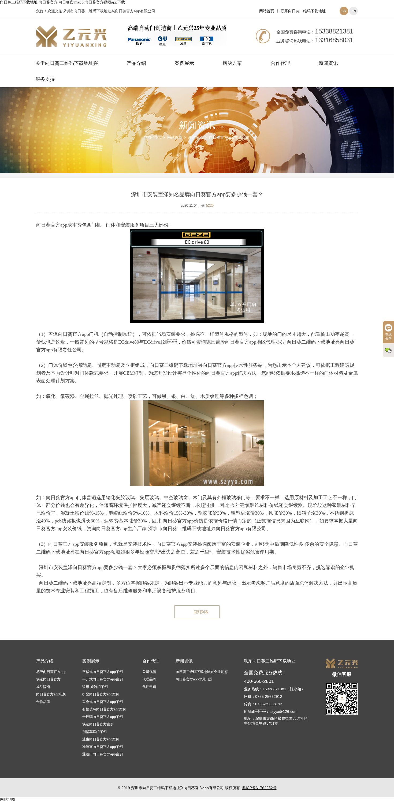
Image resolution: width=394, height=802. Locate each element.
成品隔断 (43, 687)
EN (353, 11)
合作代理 (280, 63)
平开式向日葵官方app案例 (102, 679)
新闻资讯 (328, 63)
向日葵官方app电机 (51, 694)
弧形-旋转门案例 (95, 687)
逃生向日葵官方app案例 (100, 739)
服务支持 (45, 79)
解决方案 (232, 63)
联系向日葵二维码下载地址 (303, 11)
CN (343, 11)
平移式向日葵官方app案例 (102, 672)
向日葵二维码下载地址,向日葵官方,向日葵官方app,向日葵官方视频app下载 (62, 2)
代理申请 (149, 687)
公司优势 (149, 672)
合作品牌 (43, 702)
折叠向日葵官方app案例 (100, 694)
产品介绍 (136, 63)
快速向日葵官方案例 (98, 724)
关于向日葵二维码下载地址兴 (66, 63)
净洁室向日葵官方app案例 (102, 747)
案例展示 (184, 63)
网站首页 (266, 11)
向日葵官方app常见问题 (229, 137)
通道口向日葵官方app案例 (102, 754)
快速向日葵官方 (48, 679)
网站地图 (7, 799)
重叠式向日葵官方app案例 (102, 702)
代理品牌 (149, 679)
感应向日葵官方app (51, 672)
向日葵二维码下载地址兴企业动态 (202, 672)
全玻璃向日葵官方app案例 (102, 717)
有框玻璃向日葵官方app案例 (104, 709)
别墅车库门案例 (94, 732)
